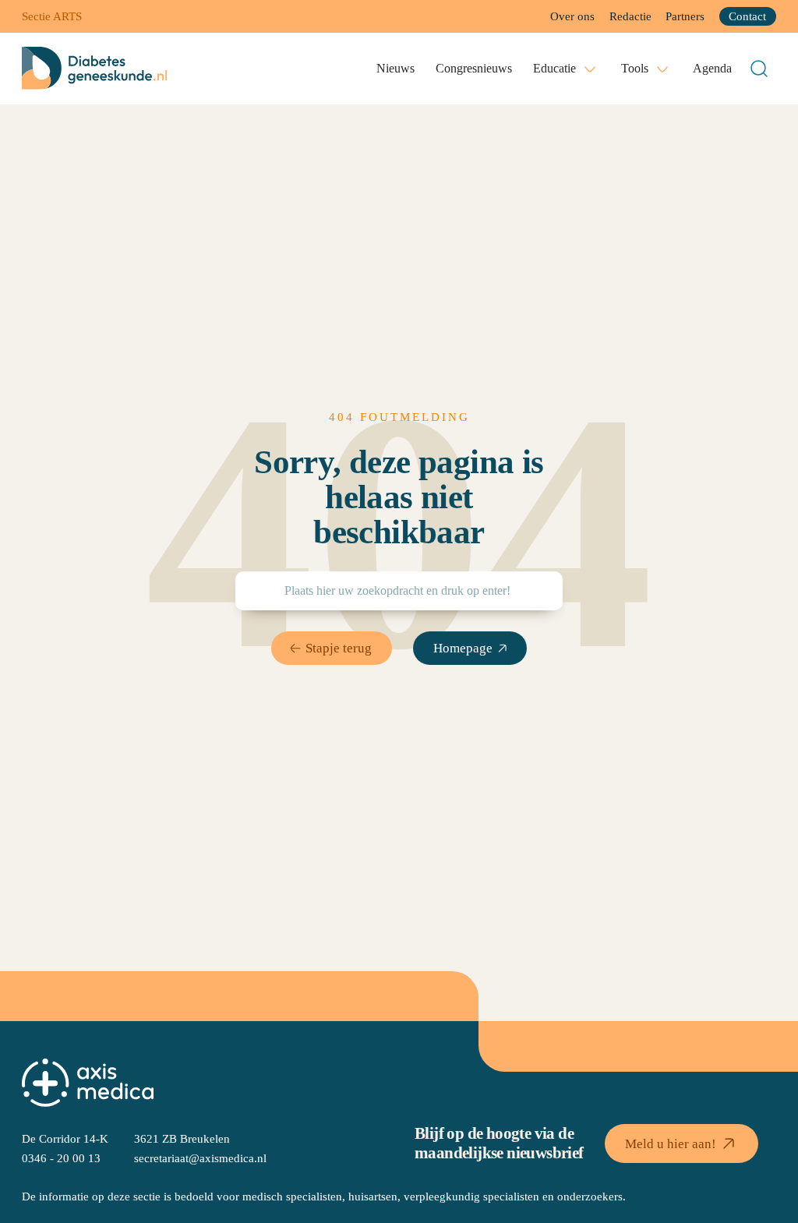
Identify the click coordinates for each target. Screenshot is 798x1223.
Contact (747, 16)
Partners (685, 16)
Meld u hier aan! (670, 1143)
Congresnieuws (474, 68)
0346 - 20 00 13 (61, 1158)
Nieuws (395, 68)
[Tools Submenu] (662, 68)
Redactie (630, 16)
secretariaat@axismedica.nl (200, 1158)
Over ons (572, 16)
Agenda (712, 68)
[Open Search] (759, 68)
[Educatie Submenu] (590, 68)
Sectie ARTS (52, 16)
